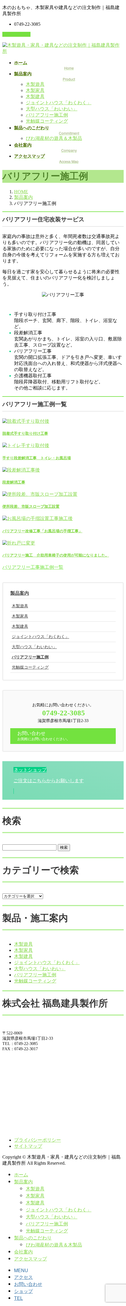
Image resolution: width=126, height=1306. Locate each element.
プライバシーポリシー (37, 1140)
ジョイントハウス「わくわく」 (58, 102)
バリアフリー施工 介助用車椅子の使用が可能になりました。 (55, 555)
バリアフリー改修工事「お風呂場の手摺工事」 (42, 531)
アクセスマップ (30, 1258)
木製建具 (35, 96)
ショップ (23, 1291)
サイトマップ (28, 1146)
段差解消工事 (13, 482)
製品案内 (19, 593)
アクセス (23, 1277)
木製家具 (35, 90)
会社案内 (23, 1251)
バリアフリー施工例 (47, 114)
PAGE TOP (117, 1261)
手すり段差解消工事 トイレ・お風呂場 (36, 458)
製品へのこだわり (33, 1237)
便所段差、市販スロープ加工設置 (30, 506)
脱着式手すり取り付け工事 (25, 433)
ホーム (21, 1174)
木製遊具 (35, 84)
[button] (32, 567)
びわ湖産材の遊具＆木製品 (54, 138)
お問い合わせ (16, 34)
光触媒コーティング (47, 121)
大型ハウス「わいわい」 (51, 108)
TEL (18, 1298)
